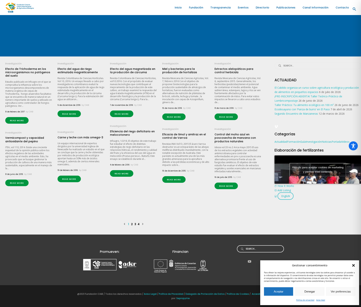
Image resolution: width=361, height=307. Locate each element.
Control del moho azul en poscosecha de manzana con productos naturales (235, 138)
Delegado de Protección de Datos (205, 294)
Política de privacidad (305, 300)
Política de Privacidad (171, 294)
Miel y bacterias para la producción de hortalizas (179, 70)
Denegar (309, 291)
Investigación (13, 63)
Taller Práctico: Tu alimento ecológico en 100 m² (304, 105)
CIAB (31, 111)
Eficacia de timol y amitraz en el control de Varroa (184, 136)
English (285, 196)
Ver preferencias (341, 291)
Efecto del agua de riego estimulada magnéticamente (78, 70)
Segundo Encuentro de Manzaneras (296, 113)
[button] (353, 265)
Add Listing (284, 190)
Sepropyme (183, 298)
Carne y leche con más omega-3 (80, 137)
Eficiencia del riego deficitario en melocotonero (132, 133)
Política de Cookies (238, 294)
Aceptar (278, 291)
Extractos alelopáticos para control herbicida (234, 70)
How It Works (286, 186)
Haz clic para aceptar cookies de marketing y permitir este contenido (318, 169)
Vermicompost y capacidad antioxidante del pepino (24, 139)
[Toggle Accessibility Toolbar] (353, 146)
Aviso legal (320, 300)
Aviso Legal (150, 294)
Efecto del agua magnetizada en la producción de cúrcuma (132, 70)
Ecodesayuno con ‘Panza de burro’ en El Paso (302, 109)
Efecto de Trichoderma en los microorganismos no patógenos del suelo (27, 72)
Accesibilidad (259, 294)
